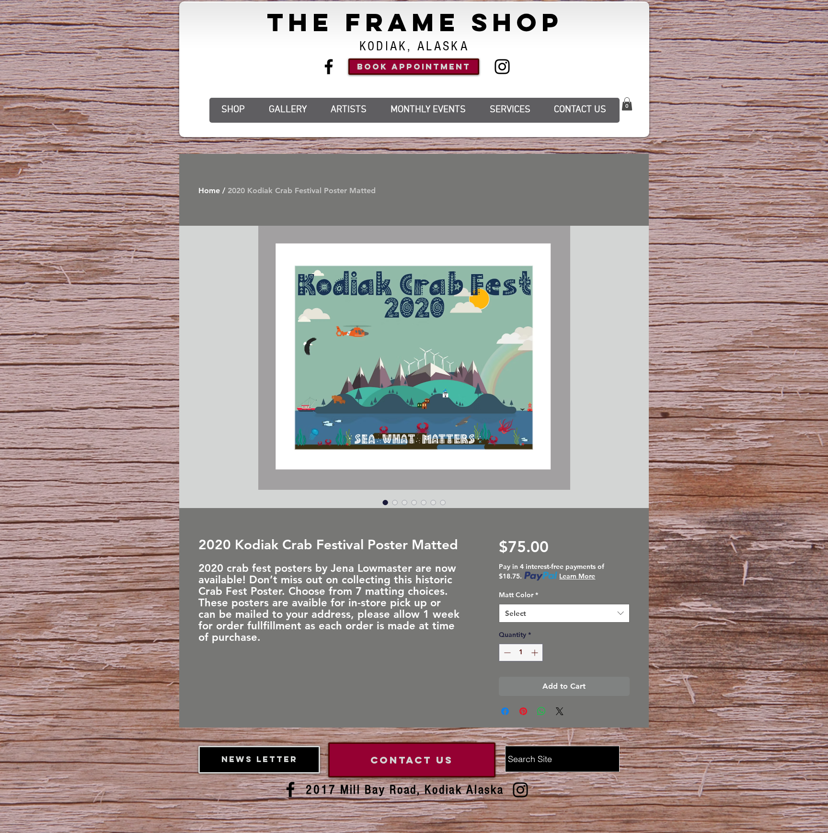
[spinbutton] (520, 652)
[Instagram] (502, 67)
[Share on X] (559, 711)
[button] (626, 103)
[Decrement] (506, 652)
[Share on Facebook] (505, 711)
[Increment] (535, 652)
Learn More (577, 576)
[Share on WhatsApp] (541, 711)
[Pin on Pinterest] (523, 711)
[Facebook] (329, 67)
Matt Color (518, 594)
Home (209, 190)
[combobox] (564, 613)
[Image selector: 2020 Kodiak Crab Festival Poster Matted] (385, 502)
